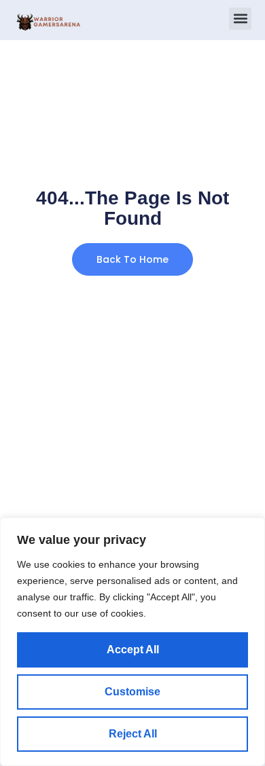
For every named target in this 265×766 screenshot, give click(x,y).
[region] (132, 641)
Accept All (133, 649)
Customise (132, 691)
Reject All (133, 734)
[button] (240, 18)
